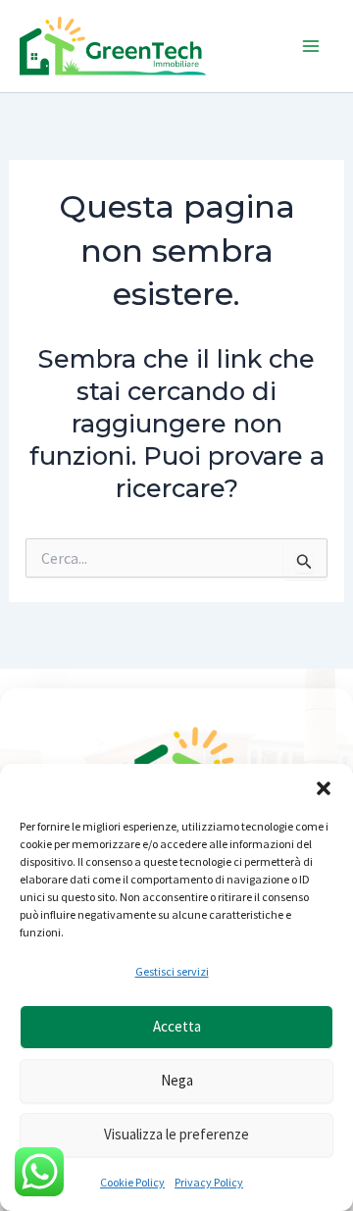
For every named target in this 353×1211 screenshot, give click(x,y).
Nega (177, 1080)
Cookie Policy (132, 1182)
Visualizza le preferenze (176, 1134)
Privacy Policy (209, 1182)
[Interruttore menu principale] (311, 46)
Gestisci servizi (172, 971)
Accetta (177, 1026)
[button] (323, 788)
